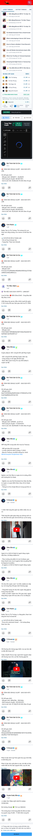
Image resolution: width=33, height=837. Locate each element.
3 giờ (8, 288)
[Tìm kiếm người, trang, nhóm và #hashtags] (30, 3)
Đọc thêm (4, 183)
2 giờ (8, 227)
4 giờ (8, 349)
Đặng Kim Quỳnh (13, 90)
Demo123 (10, 102)
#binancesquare (6, 454)
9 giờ (8, 689)
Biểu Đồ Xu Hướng (18, 124)
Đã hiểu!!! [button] (16, 834)
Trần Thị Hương (12, 77)
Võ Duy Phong (12, 87)
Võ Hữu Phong (12, 80)
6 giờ (8, 410)
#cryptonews (15, 454)
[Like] (16, 188)
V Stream (10, 500)
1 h (7, 196)
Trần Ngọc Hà (12, 84)
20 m (8, 165)
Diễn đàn (12, 106)
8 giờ (8, 580)
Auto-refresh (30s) (20, 106)
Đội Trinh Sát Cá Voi (13, 163)
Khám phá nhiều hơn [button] (9, 830)
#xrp (21, 454)
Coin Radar (10, 224)
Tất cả (7, 117)
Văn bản (17, 117)
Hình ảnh (28, 117)
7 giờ (8, 441)
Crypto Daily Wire (12, 795)
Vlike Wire (10, 347)
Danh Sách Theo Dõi (26, 124)
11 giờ (8, 798)
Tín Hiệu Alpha (12, 286)
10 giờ (8, 719)
